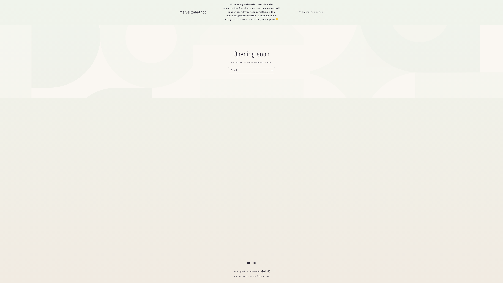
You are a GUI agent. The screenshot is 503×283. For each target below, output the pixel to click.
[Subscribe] (272, 70)
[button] (311, 12)
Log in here (264, 276)
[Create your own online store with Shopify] (265, 271)
